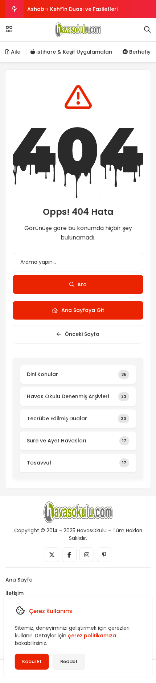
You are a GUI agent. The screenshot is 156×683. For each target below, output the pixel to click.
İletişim (14, 593)
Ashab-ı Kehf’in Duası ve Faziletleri (72, 9)
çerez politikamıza (92, 635)
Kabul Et (32, 661)
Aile (14, 51)
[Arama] (147, 29)
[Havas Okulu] (78, 29)
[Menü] (9, 29)
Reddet (69, 661)
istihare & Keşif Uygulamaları (73, 51)
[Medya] (52, 554)
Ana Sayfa (19, 579)
